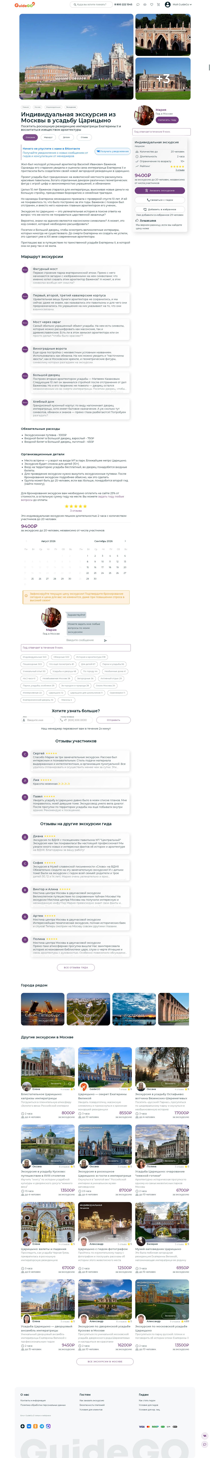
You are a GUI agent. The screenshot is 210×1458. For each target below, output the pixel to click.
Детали (66, 137)
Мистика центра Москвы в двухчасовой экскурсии (67, 893)
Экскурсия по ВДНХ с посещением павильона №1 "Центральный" (77, 840)
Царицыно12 (56, 692)
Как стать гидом (147, 1400)
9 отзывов (175, 1321)
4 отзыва (65, 1089)
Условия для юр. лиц (149, 1409)
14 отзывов (63, 1244)
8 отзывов (64, 1166)
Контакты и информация (33, 1400)
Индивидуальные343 (34, 657)
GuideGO (95, 1089)
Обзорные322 (61, 657)
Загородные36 (85, 678)
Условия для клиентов (91, 1409)
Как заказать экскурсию (92, 1400)
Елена (36, 1089)
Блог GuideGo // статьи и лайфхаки (35, 1415)
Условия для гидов (148, 1405)
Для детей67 (88, 664)
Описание (30, 137)
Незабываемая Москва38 (56, 678)
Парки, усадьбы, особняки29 (38, 685)
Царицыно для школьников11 (86, 692)
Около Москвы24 (105, 685)
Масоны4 (66, 700)
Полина (151, 1166)
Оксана (151, 1089)
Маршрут (48, 137)
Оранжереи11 (117, 692)
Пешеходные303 (32, 664)
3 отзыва (122, 1166)
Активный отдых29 (111, 678)
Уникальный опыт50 (34, 671)
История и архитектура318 (90, 657)
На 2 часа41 (29, 678)
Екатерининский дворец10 (38, 700)
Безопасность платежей (92, 1405)
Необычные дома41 (115, 671)
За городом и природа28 (75, 685)
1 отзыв (123, 1089)
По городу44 (90, 671)
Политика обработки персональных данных (43, 1405)
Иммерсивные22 (32, 692)
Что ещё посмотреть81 (61, 664)
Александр (96, 1244)
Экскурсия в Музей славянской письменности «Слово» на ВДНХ (76, 866)
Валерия (152, 1244)
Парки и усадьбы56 (113, 664)
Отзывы (84, 137)
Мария (51, 630)
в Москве (54, 633)
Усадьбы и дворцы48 (64, 671)
